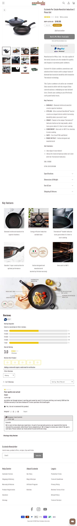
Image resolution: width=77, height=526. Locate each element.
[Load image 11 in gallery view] (34, 70)
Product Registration (8, 490)
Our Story (29, 474)
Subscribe (38, 455)
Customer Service (7, 474)
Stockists (5, 495)
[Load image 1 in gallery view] (6, 51)
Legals (53, 468)
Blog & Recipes (31, 479)
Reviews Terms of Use (57, 490)
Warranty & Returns (8, 484)
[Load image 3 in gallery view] (25, 51)
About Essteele (32, 468)
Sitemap (4, 500)
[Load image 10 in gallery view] (25, 70)
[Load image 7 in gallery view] (25, 60)
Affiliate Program (32, 484)
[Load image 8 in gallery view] (34, 60)
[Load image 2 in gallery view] (16, 51)
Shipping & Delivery (8, 479)
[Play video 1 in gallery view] (16, 70)
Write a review (64, 17)
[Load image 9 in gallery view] (6, 70)
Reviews (29, 490)
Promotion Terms (56, 474)
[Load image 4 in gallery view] (34, 51)
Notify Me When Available (59, 37)
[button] (3, 3)
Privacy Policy (55, 484)
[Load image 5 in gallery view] (6, 60)
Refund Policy (55, 495)
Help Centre (6, 468)
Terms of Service (56, 500)
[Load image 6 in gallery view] (16, 60)
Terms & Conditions (57, 479)
